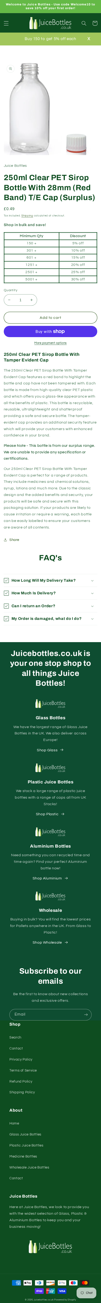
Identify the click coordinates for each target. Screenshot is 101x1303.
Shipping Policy (22, 1092)
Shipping (27, 215)
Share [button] (14, 540)
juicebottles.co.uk (44, 1300)
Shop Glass (47, 750)
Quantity (10, 290)
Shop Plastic (47, 814)
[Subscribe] (86, 1014)
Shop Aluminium (47, 878)
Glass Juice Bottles (25, 1134)
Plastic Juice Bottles (26, 1145)
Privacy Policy (20, 1059)
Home (14, 1123)
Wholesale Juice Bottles (29, 1167)
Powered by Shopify (65, 1300)
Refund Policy (20, 1081)
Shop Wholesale (47, 942)
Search (15, 1037)
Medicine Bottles (23, 1156)
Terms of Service (23, 1070)
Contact (16, 1048)
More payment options (50, 343)
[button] (6, 23)
